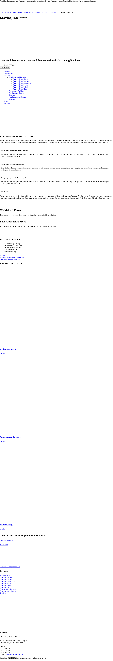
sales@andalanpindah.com (14, 654)
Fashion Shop (6, 525)
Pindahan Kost (5, 587)
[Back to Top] (1, 660)
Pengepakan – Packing (8, 589)
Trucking (3, 593)
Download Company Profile (10, 567)
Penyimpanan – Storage (8, 591)
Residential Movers (8, 349)
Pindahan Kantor (6, 577)
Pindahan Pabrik (5, 585)
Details (2, 353)
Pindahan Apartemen (7, 581)
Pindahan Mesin (5, 583)
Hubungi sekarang (6, 540)
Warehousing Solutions (10, 437)
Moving (3, 255)
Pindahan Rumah (6, 579)
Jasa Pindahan (5, 575)
